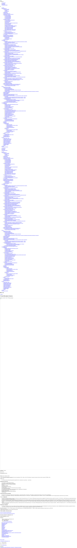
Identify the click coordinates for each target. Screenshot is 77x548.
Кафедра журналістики (8, 82)
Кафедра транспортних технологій (10, 42)
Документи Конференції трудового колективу (11, 33)
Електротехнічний (6, 51)
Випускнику (7, 123)
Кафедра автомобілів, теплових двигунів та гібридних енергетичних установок (16, 41)
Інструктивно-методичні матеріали (10, 112)
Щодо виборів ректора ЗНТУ (9, 27)
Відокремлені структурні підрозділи (8, 14)
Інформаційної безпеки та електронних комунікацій (11, 59)
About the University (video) (7, 140)
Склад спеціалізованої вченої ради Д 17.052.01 (13, 100)
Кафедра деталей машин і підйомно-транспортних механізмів (13, 46)
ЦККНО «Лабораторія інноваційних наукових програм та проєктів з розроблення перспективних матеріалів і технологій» (22, 91)
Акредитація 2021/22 (8, 18)
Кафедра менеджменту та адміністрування (11, 67)
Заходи (4, 133)
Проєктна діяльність (6, 136)
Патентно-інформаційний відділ (9, 89)
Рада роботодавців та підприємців (8, 35)
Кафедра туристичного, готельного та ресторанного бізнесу (13, 73)
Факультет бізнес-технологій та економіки (9, 65)
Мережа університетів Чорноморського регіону (11, 104)
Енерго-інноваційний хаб (8, 119)
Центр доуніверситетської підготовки (10, 85)
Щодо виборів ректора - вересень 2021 (10, 29)
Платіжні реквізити (6, 39)
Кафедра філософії (7, 72)
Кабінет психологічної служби (9, 134)
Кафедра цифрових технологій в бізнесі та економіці (12, 68)
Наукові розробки (6, 93)
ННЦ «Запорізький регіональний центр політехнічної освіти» (12, 84)
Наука (3, 86)
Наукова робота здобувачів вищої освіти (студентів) (11, 94)
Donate (4, 145)
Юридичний (5, 77)
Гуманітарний (5, 70)
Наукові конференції (6, 92)
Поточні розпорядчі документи (9, 113)
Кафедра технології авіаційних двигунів (10, 45)
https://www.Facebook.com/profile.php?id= (5, 512)
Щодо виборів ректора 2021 (9, 28)
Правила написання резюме (10, 127)
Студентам (3, 3)
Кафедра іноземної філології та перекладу (11, 71)
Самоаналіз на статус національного (10, 26)
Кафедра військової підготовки (8, 83)
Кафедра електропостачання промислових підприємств (12, 52)
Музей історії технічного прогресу (8, 36)
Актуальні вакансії (9, 130)
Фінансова (5, 121)
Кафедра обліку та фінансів (9, 66)
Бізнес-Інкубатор (7, 90)
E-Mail (3, 146)
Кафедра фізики (7, 55)
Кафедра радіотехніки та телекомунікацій (10, 60)
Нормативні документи (7, 19)
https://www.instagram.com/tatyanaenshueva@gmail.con (7, 513)
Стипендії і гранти (7, 105)
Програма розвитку (7, 21)
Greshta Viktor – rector (6, 138)
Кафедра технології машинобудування (10, 44)
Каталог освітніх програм (8, 115)
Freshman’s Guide (6, 144)
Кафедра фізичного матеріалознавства (10, 49)
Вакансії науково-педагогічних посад (10, 32)
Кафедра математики (8, 47)
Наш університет (4, 8)
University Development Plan (7, 285)
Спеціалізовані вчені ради (7, 98)
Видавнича (5, 122)
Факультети (3, 40)
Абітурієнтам (4, 2)
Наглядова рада (6, 12)
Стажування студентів (10, 131)
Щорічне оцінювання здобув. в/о (9, 114)
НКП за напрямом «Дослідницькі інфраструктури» (10, 102)
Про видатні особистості (8, 38)
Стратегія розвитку (7, 20)
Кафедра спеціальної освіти (9, 74)
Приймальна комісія (4, 150)
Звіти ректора (7, 22)
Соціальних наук (6, 80)
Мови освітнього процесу (8, 117)
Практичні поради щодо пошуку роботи (12, 125)
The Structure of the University (7, 143)
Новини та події (7, 132)
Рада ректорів (5, 34)
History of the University (7, 142)
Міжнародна (5, 103)
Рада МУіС (6, 96)
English (3, 137)
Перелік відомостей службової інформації (11, 25)
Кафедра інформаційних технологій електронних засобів (13, 205)
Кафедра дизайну (7, 57)
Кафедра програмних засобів (9, 64)
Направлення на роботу (10, 126)
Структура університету (7, 13)
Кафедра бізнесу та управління (9, 69)
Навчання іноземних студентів (9, 106)
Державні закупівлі (6, 135)
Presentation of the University (7, 139)
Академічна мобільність (8, 107)
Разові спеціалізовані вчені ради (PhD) (10, 101)
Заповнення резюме (9, 124)
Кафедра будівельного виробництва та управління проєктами (13, 56)
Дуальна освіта (7, 116)
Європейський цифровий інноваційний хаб (11, 118)
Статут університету (8, 24)
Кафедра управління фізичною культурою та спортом (12, 75)
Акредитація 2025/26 (8, 15)
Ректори (6, 10)
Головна (3, 7)
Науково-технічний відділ (8, 88)
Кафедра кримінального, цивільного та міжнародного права (13, 78)
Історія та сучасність (6, 9)
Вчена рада (5, 174)
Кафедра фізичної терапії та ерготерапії (10, 76)
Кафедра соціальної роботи (9, 81)
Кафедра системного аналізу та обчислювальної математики (13, 63)
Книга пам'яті (7, 11)
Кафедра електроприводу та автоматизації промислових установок (14, 54)
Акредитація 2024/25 (8, 16)
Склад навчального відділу (8, 109)
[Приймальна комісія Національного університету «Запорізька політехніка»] (10, 547)
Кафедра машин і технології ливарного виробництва (12, 50)
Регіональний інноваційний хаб (9, 120)
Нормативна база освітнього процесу (10, 111)
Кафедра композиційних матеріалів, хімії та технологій (12, 58)
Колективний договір (8, 23)
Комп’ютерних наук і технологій (8, 62)
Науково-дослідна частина (7, 87)
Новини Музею (7, 37)
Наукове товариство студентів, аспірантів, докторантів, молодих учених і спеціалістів (15, 95)
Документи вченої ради (8, 31)
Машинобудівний (6, 43)
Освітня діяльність (6, 108)
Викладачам (3, 4)
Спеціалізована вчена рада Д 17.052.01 (10, 99)
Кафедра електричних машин (9, 53)
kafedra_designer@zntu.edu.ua (8, 521)
